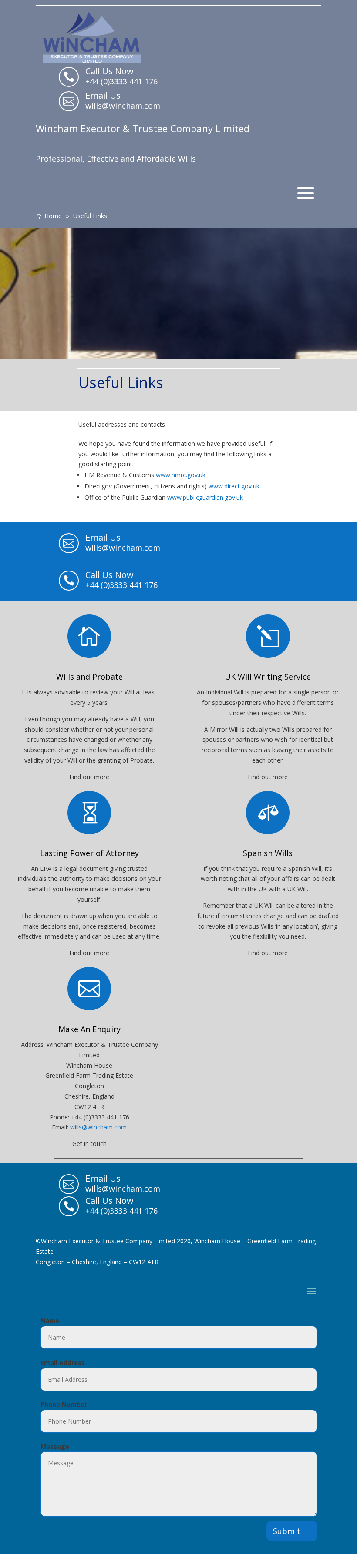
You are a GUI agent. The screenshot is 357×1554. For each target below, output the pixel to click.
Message (54, 1446)
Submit (286, 1531)
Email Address (62, 1362)
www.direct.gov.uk (234, 486)
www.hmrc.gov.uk (180, 475)
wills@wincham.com (98, 1127)
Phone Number (63, 1404)
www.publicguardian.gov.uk (205, 497)
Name (49, 1320)
